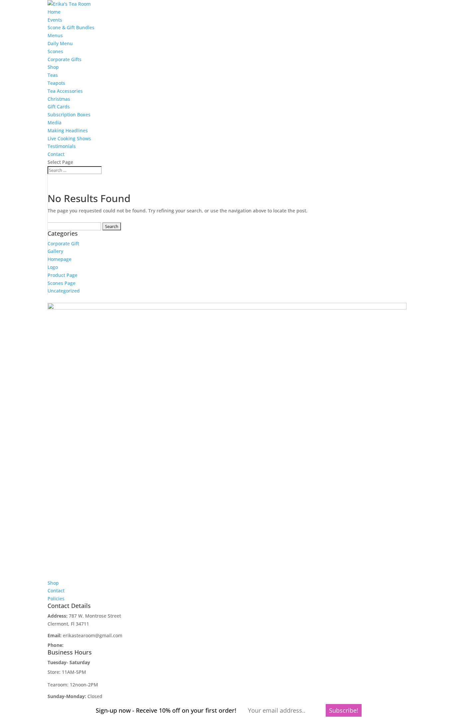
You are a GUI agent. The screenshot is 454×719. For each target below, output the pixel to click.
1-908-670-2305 (82, 645)
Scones (55, 51)
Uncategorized (64, 291)
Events (55, 20)
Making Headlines (68, 130)
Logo (53, 267)
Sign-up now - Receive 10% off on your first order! (166, 710)
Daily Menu (60, 43)
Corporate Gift (63, 243)
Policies (56, 598)
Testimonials (62, 146)
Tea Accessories (65, 91)
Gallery (55, 251)
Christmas (59, 99)
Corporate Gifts (64, 59)
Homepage (59, 259)
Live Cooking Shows (69, 138)
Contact (56, 154)
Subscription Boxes (69, 114)
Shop (53, 67)
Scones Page (61, 283)
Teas (53, 75)
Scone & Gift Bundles (71, 27)
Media (54, 122)
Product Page (62, 275)
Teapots (56, 83)
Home (54, 12)
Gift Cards (59, 106)
